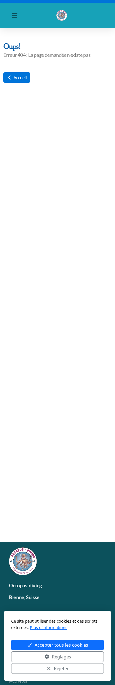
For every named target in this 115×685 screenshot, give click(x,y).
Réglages (61, 657)
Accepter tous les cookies (61, 645)
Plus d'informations (48, 627)
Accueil (20, 77)
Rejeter (61, 668)
